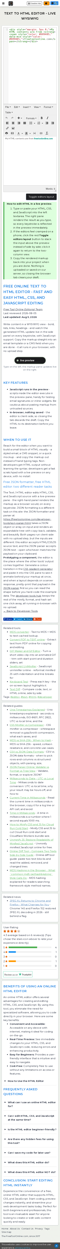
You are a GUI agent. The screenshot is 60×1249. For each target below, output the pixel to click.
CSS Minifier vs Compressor (27, 724)
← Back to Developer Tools (20, 611)
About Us (15, 1228)
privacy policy (22, 1247)
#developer (44, 696)
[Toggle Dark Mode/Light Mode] (54, 3)
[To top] (56, 1213)
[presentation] (8, 107)
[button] (6, 118)
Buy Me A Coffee (46, 3)
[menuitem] (8, 107)
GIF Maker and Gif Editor (25, 651)
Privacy (39, 1228)
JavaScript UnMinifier (23, 666)
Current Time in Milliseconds (27, 797)
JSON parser (11, 588)
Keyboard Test (19, 681)
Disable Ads (35, 3)
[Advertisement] (30, 16)
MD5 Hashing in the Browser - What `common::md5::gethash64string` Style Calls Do (32, 874)
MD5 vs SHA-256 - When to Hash (30, 740)
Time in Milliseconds (22, 812)
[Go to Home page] (11, 3)
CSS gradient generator (38, 568)
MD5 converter (19, 631)
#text (24, 696)
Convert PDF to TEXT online (27, 639)
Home (5, 1228)
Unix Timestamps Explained (27, 709)
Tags (46, 1228)
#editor (15, 696)
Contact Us (27, 1228)
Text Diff (15, 689)
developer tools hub (28, 595)
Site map (6, 1232)
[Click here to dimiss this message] (56, 1246)
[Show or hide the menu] (3, 3)
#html (32, 696)
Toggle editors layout (41, 196)
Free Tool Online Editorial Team (23, 309)
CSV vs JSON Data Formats (27, 751)
